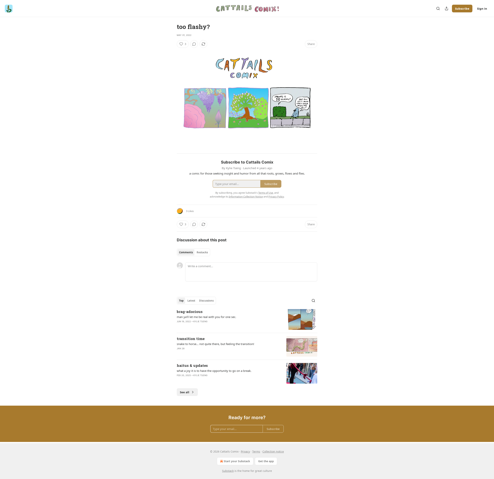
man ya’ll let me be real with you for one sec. (206, 317)
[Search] (438, 8)
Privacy (245, 451)
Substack (228, 471)
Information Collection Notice (246, 196)
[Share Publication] (446, 8)
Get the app (266, 461)
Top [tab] (181, 300)
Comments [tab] (186, 252)
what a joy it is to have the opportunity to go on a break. (214, 371)
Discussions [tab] (206, 300)
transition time (191, 338)
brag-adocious (190, 311)
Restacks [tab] (202, 252)
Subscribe (462, 8)
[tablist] (193, 252)
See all (184, 392)
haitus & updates (192, 365)
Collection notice (273, 451)
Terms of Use (265, 192)
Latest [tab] (191, 300)
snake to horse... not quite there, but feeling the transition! (215, 344)
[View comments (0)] (194, 44)
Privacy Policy (276, 196)
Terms (256, 451)
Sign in (482, 8)
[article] (247, 319)
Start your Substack (237, 461)
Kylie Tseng (200, 321)
